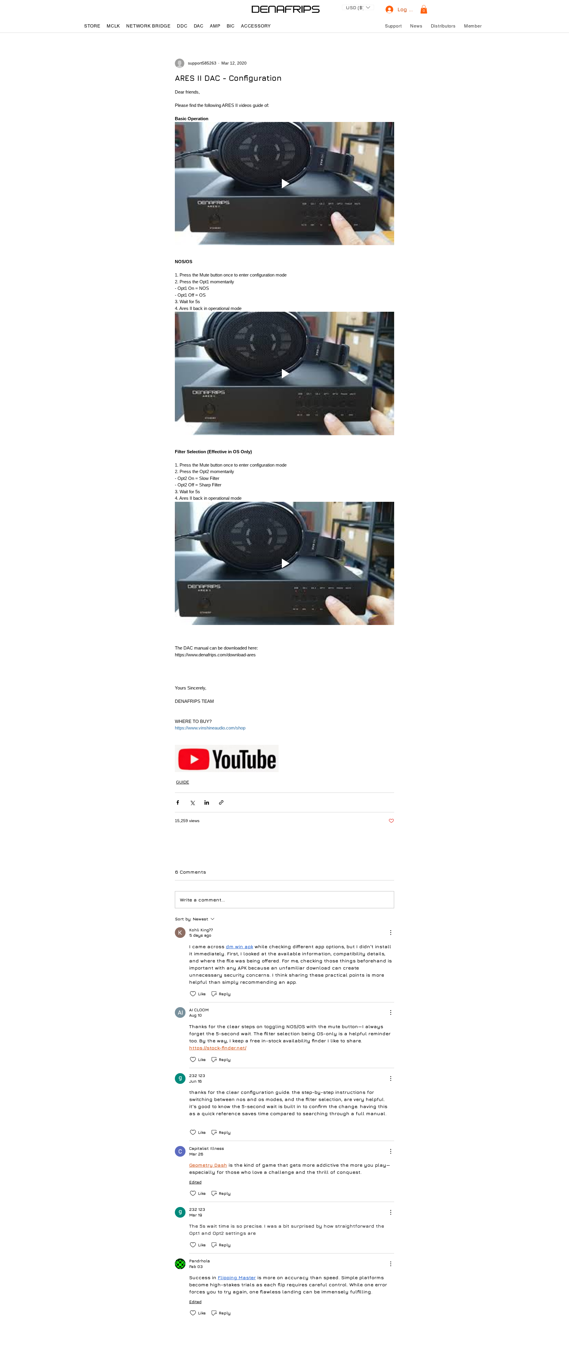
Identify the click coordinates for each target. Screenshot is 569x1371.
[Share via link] (221, 802)
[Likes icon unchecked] (193, 993)
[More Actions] (390, 932)
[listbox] (358, 7)
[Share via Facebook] (177, 802)
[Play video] (284, 183)
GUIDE (182, 782)
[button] (358, 7)
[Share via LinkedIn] (207, 802)
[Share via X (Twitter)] (192, 802)
